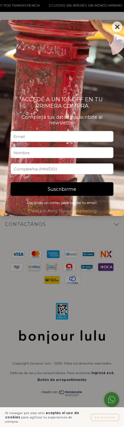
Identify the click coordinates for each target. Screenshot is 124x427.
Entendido (105, 417)
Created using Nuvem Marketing (62, 210)
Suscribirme (62, 189)
